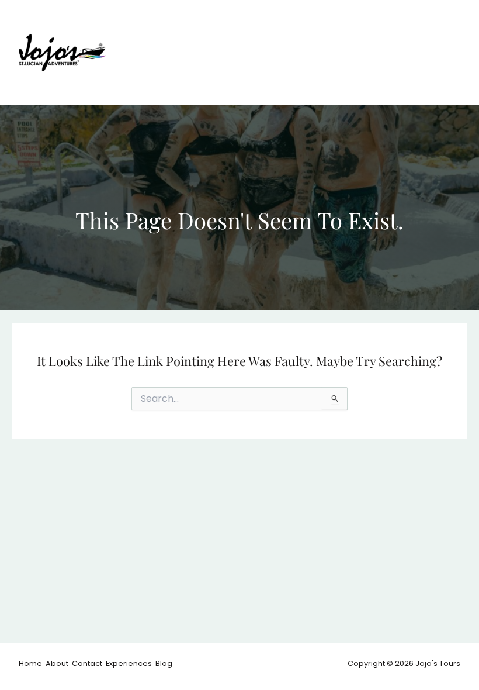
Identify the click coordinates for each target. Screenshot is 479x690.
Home (30, 663)
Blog (163, 663)
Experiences (129, 663)
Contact (87, 663)
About (57, 663)
